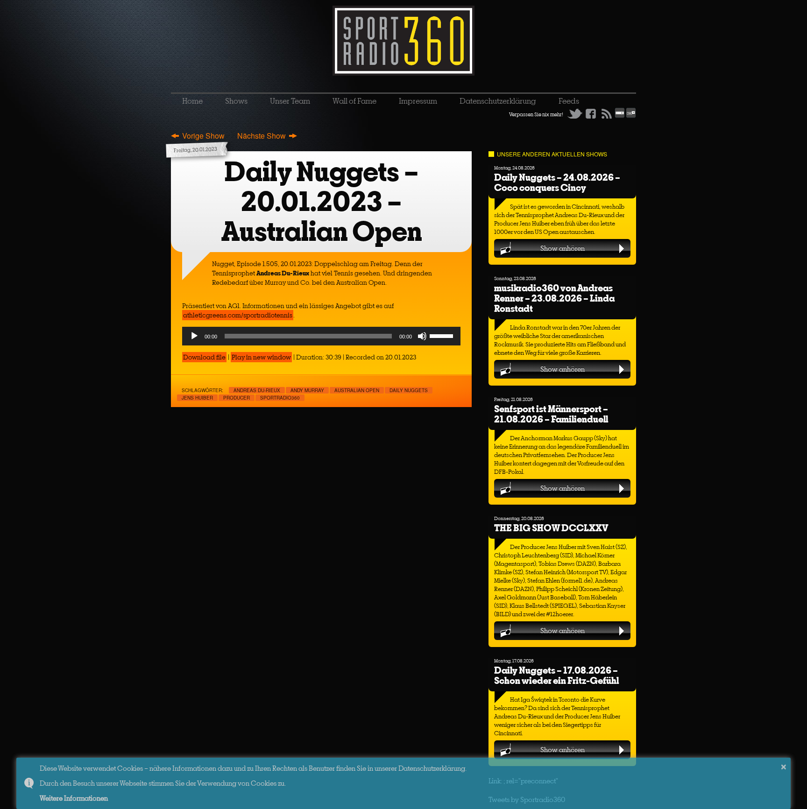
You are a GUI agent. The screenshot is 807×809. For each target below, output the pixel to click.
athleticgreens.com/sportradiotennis (237, 315)
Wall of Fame (354, 100)
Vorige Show (203, 135)
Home (192, 100)
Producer (236, 397)
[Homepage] (403, 41)
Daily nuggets (408, 390)
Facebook (591, 113)
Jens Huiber (197, 397)
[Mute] (422, 336)
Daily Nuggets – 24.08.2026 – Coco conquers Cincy (557, 182)
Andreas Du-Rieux (257, 390)
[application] (321, 336)
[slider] (443, 335)
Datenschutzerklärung (498, 100)
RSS (607, 113)
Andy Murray (307, 390)
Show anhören (562, 248)
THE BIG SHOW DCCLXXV (551, 528)
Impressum (418, 100)
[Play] (194, 336)
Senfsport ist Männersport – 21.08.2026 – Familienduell (551, 414)
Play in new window (261, 357)
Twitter (575, 113)
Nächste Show (261, 135)
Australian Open (356, 390)
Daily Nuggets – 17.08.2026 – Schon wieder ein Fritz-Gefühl (556, 675)
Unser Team (290, 100)
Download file (204, 357)
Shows (236, 100)
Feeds (569, 100)
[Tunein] (631, 116)
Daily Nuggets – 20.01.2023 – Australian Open (321, 201)
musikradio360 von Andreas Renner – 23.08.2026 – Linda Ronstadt (554, 298)
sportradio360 (280, 397)
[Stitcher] (620, 116)
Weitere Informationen (74, 798)
